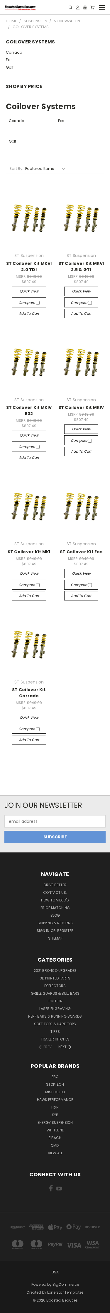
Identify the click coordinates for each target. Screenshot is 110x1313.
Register (65, 930)
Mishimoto (55, 1091)
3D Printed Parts (55, 978)
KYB (55, 1114)
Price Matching (55, 907)
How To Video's (55, 900)
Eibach (55, 1137)
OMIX (55, 1145)
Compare (27, 302)
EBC (55, 1076)
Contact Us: (55, 892)
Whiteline (55, 1130)
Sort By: (16, 168)
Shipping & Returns (55, 923)
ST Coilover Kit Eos (81, 552)
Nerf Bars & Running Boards (55, 1016)
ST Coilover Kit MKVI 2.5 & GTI (81, 266)
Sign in (43, 930)
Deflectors (55, 985)
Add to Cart (29, 313)
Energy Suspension (55, 1122)
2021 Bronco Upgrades (55, 970)
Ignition (55, 1001)
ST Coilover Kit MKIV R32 (29, 411)
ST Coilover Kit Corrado (29, 693)
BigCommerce (66, 1284)
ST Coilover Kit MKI (29, 552)
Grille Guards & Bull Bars (55, 993)
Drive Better (55, 884)
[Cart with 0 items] (92, 7)
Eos (9, 59)
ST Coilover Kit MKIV (81, 407)
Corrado (14, 52)
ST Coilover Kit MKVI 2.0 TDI (29, 266)
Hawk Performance (55, 1099)
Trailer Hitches (55, 1039)
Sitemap (55, 938)
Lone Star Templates (65, 1292)
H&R (55, 1107)
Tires (55, 1031)
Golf (9, 67)
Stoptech (55, 1084)
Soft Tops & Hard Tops (55, 1023)
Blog (55, 915)
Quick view (29, 291)
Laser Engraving (55, 1008)
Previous (9, 1307)
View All (55, 1152)
